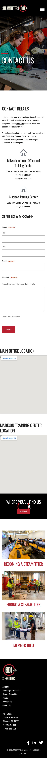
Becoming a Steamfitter (11, 690)
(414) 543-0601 (10, 724)
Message (9, 277)
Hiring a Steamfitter (10, 694)
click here (20, 123)
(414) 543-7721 (10, 728)
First (3, 233)
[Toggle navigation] (42, 9)
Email (8, 261)
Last (3, 247)
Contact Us (7, 705)
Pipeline (6, 697)
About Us (6, 686)
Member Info (7, 701)
